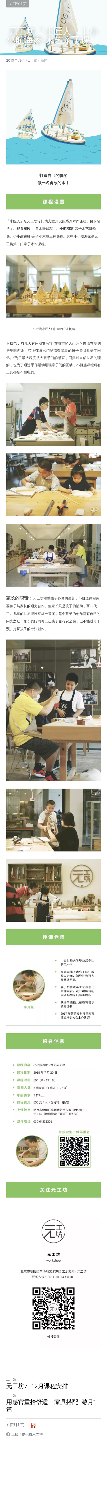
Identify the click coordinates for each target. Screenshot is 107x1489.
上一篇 (11, 1379)
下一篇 (11, 1395)
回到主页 (20, 4)
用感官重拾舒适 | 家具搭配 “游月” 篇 (50, 1405)
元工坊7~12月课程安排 (37, 1386)
